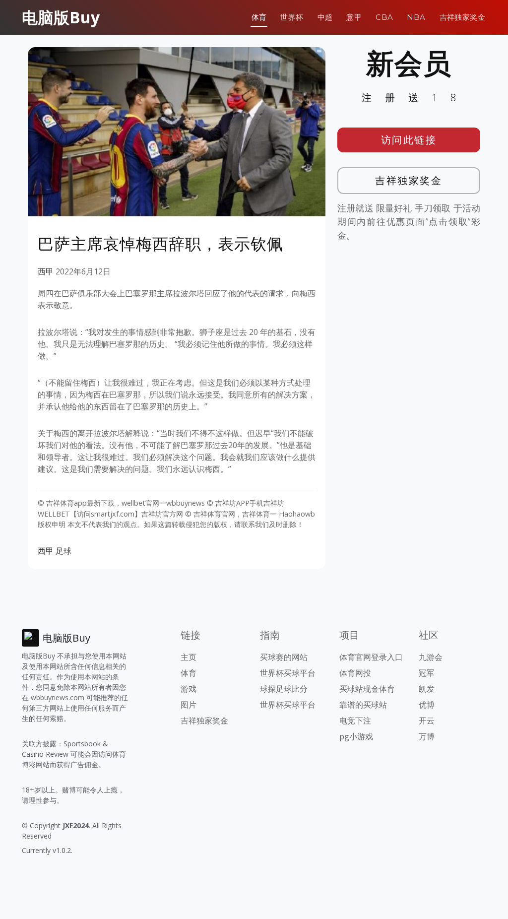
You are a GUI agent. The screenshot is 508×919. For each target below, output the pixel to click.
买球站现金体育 (367, 688)
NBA (416, 17)
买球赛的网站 (284, 657)
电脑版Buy (61, 17)
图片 (188, 704)
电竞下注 (355, 720)
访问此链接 (409, 139)
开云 (427, 720)
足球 (63, 550)
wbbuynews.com (57, 697)
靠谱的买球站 (363, 704)
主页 (188, 657)
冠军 (427, 672)
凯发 (427, 688)
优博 (427, 704)
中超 (325, 17)
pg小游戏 (356, 736)
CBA (384, 17)
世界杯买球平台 (288, 672)
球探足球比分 (284, 688)
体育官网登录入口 (371, 657)
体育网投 (355, 672)
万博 (427, 736)
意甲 (354, 17)
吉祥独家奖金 (462, 17)
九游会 (431, 657)
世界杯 (291, 17)
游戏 (188, 688)
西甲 (46, 271)
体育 (259, 17)
